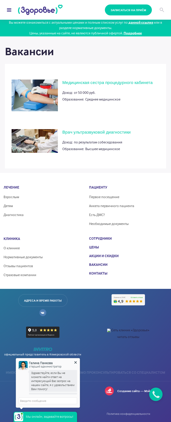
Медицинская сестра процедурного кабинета (107, 82)
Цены (94, 247)
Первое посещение (104, 197)
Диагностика (14, 214)
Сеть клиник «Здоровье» (130, 330)
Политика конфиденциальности (128, 414)
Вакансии (98, 264)
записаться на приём (128, 10)
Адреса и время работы (43, 300)
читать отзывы (128, 336)
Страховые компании (20, 275)
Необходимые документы (109, 223)
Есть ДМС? (97, 214)
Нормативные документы (23, 257)
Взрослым (11, 197)
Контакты (98, 273)
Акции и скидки (104, 256)
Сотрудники (100, 238)
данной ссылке (140, 22)
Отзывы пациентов (18, 266)
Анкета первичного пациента (111, 206)
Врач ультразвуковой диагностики (96, 132)
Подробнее (133, 33)
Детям (8, 206)
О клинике (12, 248)
